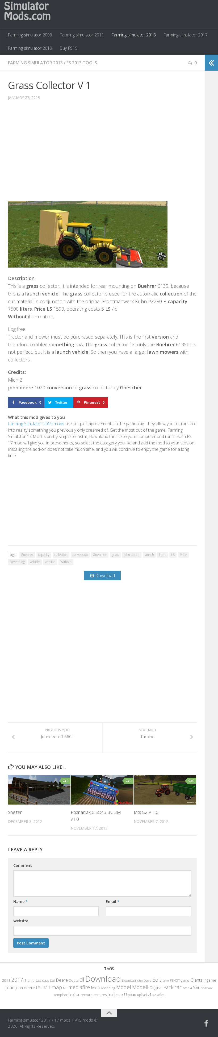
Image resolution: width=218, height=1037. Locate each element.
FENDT (175, 980)
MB (65, 988)
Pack (168, 987)
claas (45, 980)
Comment (22, 865)
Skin (196, 987)
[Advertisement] (102, 154)
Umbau (130, 994)
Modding (108, 988)
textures (100, 994)
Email (112, 901)
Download (103, 978)
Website (20, 920)
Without (66, 562)
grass (115, 554)
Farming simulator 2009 (30, 35)
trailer (113, 994)
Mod (95, 987)
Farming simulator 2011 (82, 35)
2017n (18, 979)
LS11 (46, 987)
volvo (161, 995)
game (185, 980)
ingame (210, 980)
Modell (140, 987)
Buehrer (27, 554)
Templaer (60, 995)
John (10, 987)
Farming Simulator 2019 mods (36, 424)
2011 (6, 980)
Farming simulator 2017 (185, 35)
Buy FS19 (68, 48)
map (57, 987)
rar (178, 987)
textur (74, 994)
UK (121, 995)
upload (142, 995)
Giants (196, 980)
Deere (62, 980)
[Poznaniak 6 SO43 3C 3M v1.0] (102, 790)
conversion (80, 554)
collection (61, 554)
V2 (154, 995)
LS (173, 554)
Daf (52, 980)
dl (81, 979)
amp (31, 980)
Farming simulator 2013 (133, 35)
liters (162, 554)
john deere (132, 554)
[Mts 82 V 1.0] (165, 790)
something (17, 562)
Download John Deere (136, 980)
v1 (150, 994)
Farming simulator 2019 (30, 48)
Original (155, 987)
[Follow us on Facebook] (206, 1023)
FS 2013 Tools (81, 63)
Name (20, 901)
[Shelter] (39, 790)
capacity (43, 554)
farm (165, 980)
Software (207, 988)
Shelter (15, 812)
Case (38, 980)
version (50, 562)
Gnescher (100, 554)
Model (123, 987)
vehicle (35, 562)
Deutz (73, 980)
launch (149, 554)
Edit (156, 979)
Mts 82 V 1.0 (146, 812)
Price (183, 554)
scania (187, 988)
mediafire (79, 987)
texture (87, 994)
